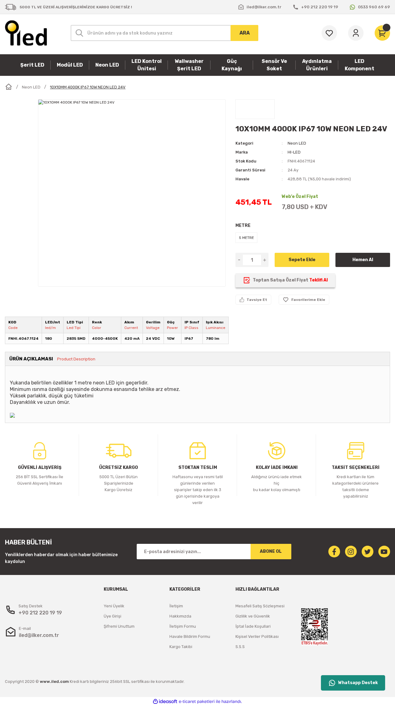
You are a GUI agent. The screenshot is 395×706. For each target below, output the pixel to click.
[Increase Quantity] (264, 260)
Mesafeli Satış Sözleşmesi (260, 606)
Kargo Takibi (180, 646)
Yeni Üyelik (114, 606)
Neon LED (297, 143)
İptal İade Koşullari (253, 626)
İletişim (176, 606)
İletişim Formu (182, 626)
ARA (244, 33)
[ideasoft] (165, 701)
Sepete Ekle (302, 259)
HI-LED (294, 152)
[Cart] (382, 33)
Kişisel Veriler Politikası (257, 636)
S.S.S (240, 646)
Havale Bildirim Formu (189, 636)
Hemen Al (362, 259)
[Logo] (26, 33)
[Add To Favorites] (304, 300)
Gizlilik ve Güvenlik (252, 616)
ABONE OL (271, 551)
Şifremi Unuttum (119, 626)
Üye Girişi (112, 616)
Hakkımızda (180, 616)
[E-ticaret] (197, 701)
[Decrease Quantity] (239, 260)
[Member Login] (356, 33)
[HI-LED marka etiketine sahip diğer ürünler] (255, 109)
